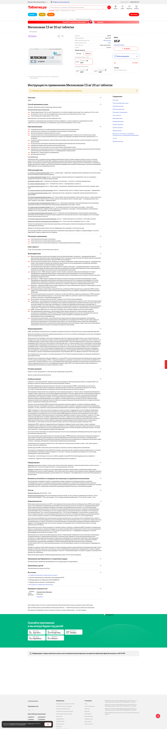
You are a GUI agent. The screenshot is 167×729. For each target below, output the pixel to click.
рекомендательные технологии (18, 723)
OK (48, 724)
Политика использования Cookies (64, 711)
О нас (86, 703)
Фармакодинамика (118, 121)
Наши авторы (88, 721)
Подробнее (40, 597)
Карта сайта (59, 716)
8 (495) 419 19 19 (134, 2)
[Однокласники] (33, 710)
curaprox (73, 10)
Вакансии (87, 711)
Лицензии (87, 709)
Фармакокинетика (118, 141)
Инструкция (33, 31)
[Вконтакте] (29, 710)
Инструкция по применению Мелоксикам (41, 584)
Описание (115, 100)
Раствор (78, 53)
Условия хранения (118, 124)
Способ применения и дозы (120, 103)
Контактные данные (90, 706)
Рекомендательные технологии (64, 714)
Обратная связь (60, 724)
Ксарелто (57, 10)
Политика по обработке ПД (63, 709)
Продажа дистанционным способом (65, 703)
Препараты (59, 726)
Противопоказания (118, 106)
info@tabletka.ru (60, 719)
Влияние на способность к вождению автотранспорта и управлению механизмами (125, 134)
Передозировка (117, 130)
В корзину (127, 48)
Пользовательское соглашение (64, 706)
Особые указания (118, 127)
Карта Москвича (89, 716)
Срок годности (117, 115)
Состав (115, 138)
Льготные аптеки (89, 724)
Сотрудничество (89, 719)
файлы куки (31, 723)
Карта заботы (88, 714)
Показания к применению (120, 112)
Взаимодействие (117, 118)
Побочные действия (118, 109)
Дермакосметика (65, 10)
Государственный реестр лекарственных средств (43, 575)
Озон (109, 43)
